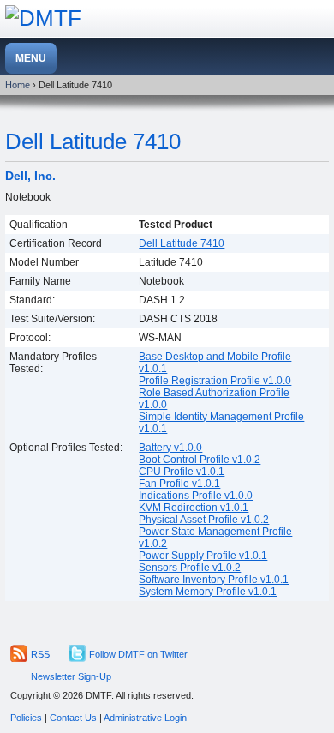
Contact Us (73, 717)
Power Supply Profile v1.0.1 (203, 556)
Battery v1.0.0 (170, 448)
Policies (26, 717)
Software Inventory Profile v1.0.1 (214, 580)
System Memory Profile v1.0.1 (208, 592)
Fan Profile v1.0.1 (179, 484)
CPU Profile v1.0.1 (181, 472)
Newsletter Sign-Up (71, 676)
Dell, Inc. (30, 176)
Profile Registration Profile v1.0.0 (215, 381)
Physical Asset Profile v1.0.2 (204, 520)
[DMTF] (43, 18)
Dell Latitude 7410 (93, 141)
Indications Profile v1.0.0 (196, 496)
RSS (40, 654)
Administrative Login (145, 717)
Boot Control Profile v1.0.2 (199, 460)
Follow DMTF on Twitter (138, 654)
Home (17, 85)
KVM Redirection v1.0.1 (193, 508)
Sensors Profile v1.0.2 (190, 568)
